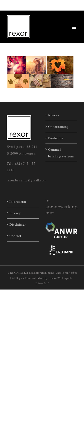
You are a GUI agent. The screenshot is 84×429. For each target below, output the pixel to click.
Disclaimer (17, 224)
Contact (15, 235)
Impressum (17, 201)
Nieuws (54, 115)
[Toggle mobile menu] (74, 28)
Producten (55, 138)
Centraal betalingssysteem (61, 152)
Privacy (15, 213)
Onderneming (58, 126)
